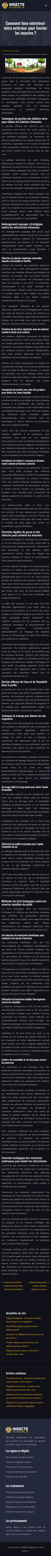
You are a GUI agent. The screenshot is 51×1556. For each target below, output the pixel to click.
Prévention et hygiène (11, 51)
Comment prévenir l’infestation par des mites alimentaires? (13, 1286)
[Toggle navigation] (46, 6)
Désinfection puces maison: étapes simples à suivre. (38, 1286)
